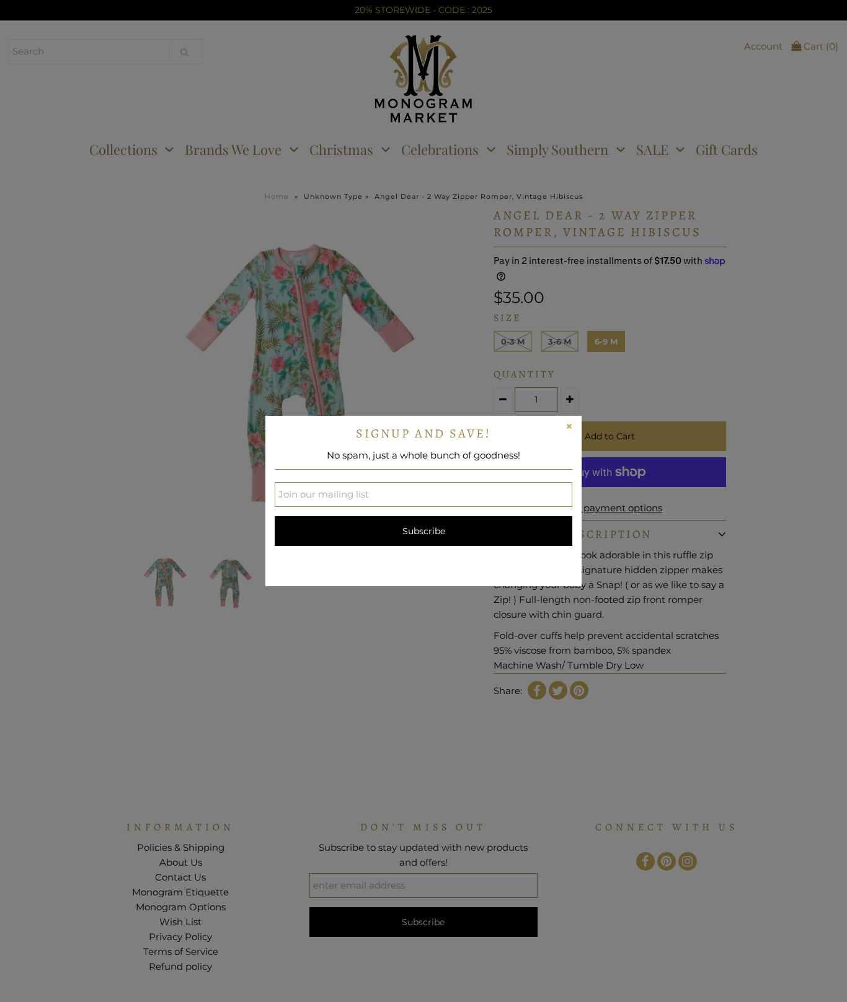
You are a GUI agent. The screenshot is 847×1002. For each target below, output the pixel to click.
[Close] (569, 428)
